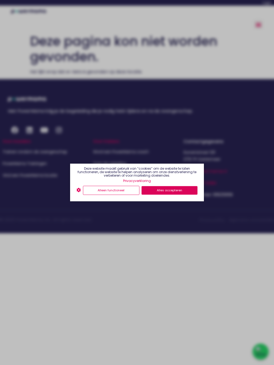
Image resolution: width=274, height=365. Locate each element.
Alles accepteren (169, 190)
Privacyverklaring (137, 180)
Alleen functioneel (111, 190)
